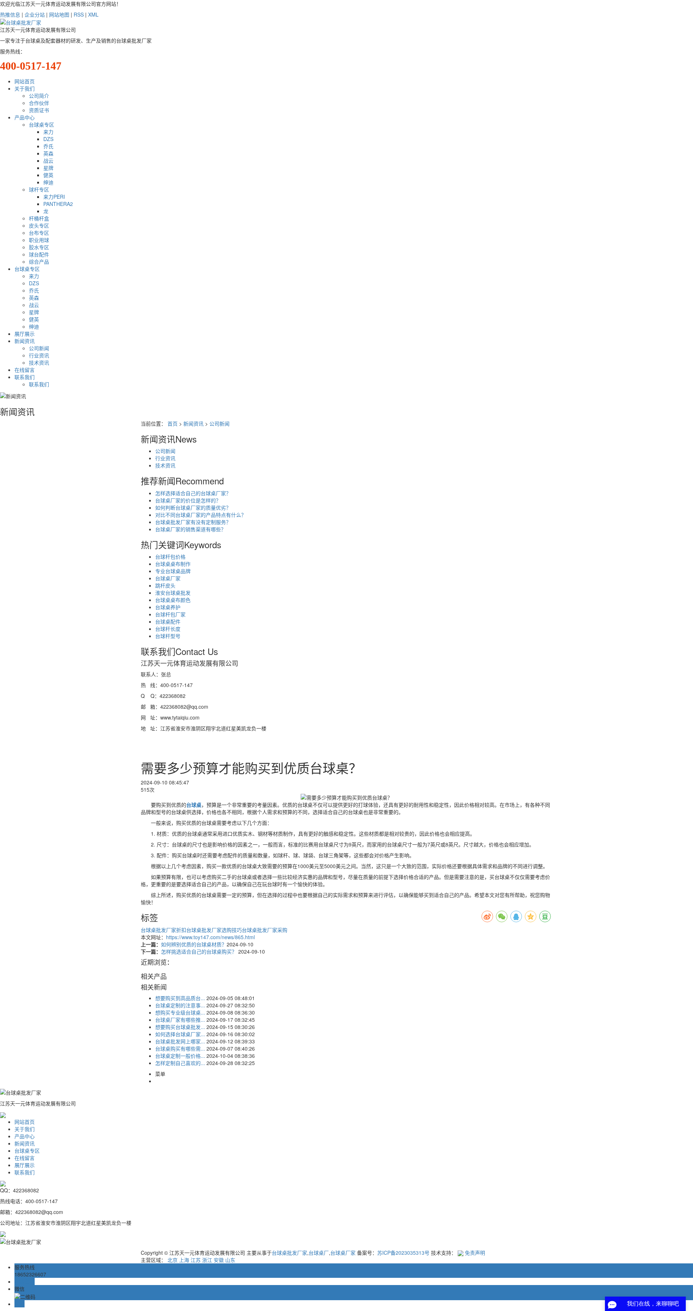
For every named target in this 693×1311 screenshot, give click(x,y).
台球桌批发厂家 (289, 1252)
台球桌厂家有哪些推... (180, 1019)
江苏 (196, 1259)
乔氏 (48, 146)
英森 (48, 153)
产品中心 (24, 117)
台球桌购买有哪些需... (180, 1048)
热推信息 (10, 14)
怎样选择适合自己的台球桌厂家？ (193, 493)
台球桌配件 (167, 621)
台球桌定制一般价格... (180, 1055)
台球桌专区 (41, 124)
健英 (48, 175)
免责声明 (475, 1252)
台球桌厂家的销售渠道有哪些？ (190, 529)
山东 (230, 1259)
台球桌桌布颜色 (173, 599)
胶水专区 (39, 247)
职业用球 (39, 239)
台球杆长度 (167, 628)
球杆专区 (39, 189)
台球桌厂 (319, 1252)
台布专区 (39, 232)
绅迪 (48, 182)
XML (93, 14)
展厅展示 (24, 333)
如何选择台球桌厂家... (180, 1034)
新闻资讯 (24, 340)
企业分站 (35, 14)
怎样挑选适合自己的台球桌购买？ (199, 951)
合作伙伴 (39, 102)
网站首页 (24, 81)
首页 (172, 423)
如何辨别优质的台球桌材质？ (194, 944)
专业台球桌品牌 (173, 571)
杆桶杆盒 (39, 218)
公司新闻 (39, 348)
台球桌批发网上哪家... (180, 1041)
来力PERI (54, 196)
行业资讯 (39, 355)
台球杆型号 (167, 635)
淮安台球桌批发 (173, 592)
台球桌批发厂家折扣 (163, 929)
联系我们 (24, 376)
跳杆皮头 (165, 585)
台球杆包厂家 (170, 614)
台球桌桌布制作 (173, 563)
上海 (184, 1259)
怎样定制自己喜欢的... (180, 1062)
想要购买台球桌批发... (180, 1026)
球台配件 (39, 254)
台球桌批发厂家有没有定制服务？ (193, 521)
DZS (48, 138)
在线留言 (24, 369)
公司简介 (39, 95)
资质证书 (39, 110)
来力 (48, 131)
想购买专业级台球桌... (180, 1012)
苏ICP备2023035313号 (403, 1252)
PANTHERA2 (58, 203)
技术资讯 (39, 362)
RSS (79, 14)
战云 (48, 160)
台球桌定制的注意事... (180, 1005)
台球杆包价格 (170, 556)
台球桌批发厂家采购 (264, 929)
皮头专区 (39, 225)
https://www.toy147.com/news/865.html (210, 937)
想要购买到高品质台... (180, 998)
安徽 (219, 1259)
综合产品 (39, 261)
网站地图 (59, 14)
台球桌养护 (167, 607)
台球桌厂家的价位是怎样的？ (188, 500)
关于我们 (24, 88)
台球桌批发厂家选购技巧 (214, 929)
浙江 (207, 1259)
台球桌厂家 (167, 578)
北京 (172, 1259)
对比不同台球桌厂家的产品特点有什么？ (200, 514)
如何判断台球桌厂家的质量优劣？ (193, 507)
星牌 (48, 167)
